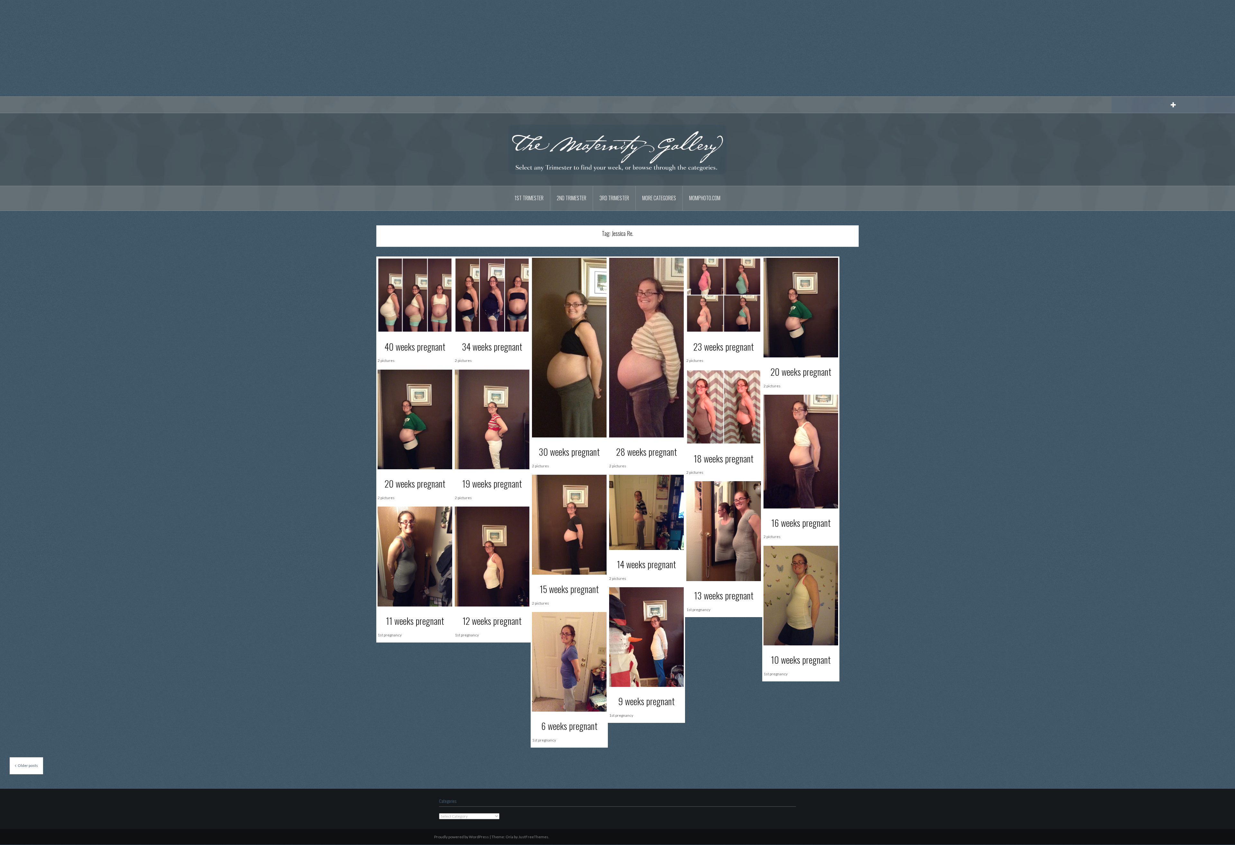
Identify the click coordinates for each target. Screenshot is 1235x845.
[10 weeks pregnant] (801, 595)
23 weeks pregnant (723, 346)
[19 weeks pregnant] (492, 419)
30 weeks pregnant (569, 451)
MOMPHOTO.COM (704, 198)
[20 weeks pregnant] (801, 307)
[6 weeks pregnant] (569, 661)
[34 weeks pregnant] (492, 294)
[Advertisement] (617, 48)
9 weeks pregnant (646, 701)
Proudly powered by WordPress (461, 836)
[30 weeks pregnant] (569, 347)
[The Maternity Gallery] (617, 149)
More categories (659, 198)
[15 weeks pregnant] (569, 524)
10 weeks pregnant (801, 659)
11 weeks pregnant (415, 620)
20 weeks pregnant (801, 371)
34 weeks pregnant (492, 346)
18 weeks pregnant (724, 458)
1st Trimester (529, 198)
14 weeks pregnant (646, 564)
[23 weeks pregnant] (723, 294)
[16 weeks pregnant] (801, 451)
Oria (509, 836)
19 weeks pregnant (492, 483)
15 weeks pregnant (569, 589)
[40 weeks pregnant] (415, 294)
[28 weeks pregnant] (646, 347)
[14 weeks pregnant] (646, 511)
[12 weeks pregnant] (492, 556)
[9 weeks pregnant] (646, 636)
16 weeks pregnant (801, 522)
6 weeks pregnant (569, 726)
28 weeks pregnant (646, 451)
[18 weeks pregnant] (723, 406)
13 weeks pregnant (724, 595)
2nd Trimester (571, 198)
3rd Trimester (614, 198)
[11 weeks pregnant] (415, 556)
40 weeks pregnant (415, 346)
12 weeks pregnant (492, 620)
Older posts (28, 765)
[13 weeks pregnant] (723, 530)
